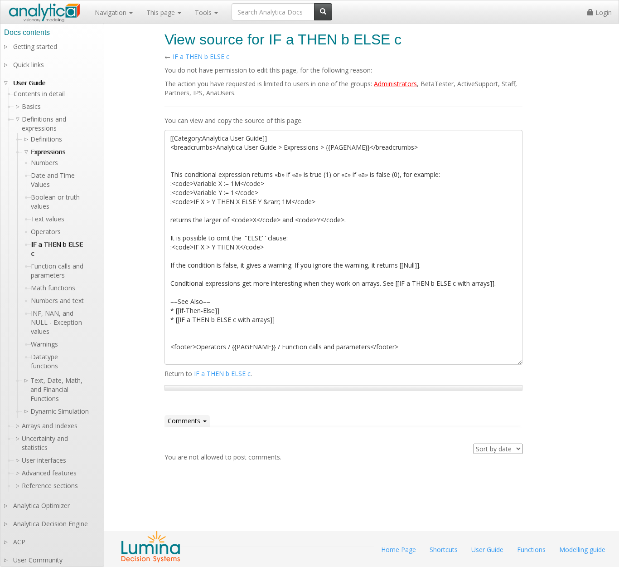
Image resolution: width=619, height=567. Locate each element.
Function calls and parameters (57, 270)
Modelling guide (582, 549)
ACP (19, 542)
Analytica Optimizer (41, 505)
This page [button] (161, 12)
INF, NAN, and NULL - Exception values (56, 322)
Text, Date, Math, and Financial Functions (56, 389)
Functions (531, 549)
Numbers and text (57, 300)
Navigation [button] (111, 12)
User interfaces (44, 460)
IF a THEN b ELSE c (201, 56)
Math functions (53, 288)
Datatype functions (44, 361)
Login (603, 12)
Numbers (44, 162)
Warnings (44, 344)
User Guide (29, 82)
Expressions (47, 151)
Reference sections (50, 485)
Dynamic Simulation (59, 411)
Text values (47, 219)
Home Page (398, 549)
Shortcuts (444, 549)
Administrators (395, 83)
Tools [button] (204, 12)
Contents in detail (39, 93)
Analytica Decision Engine (50, 523)
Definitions (46, 139)
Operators (46, 231)
